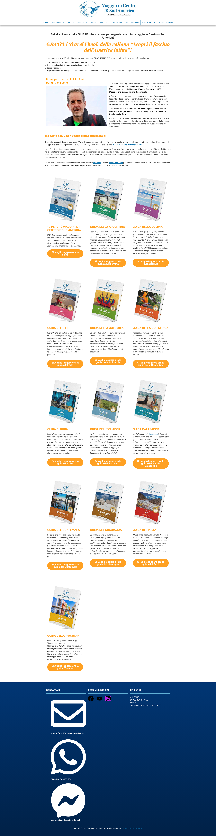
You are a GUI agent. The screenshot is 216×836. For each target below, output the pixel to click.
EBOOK (133, 702)
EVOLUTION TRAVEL (139, 700)
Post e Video (57, 22)
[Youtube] (99, 698)
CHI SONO (134, 697)
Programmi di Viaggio (76, 22)
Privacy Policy (128, 828)
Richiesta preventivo (166, 22)
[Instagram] (108, 698)
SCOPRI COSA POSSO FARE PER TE (145, 705)
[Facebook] (91, 698)
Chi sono (45, 22)
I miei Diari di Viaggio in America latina (125, 22)
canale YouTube (116, 163)
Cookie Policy (137, 828)
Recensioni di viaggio (99, 22)
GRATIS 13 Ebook (148, 22)
